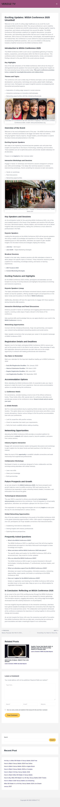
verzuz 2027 (8, 786)
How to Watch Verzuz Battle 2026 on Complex (18, 769)
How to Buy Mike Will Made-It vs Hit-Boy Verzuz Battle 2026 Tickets (25, 778)
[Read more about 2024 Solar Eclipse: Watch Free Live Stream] (17, 651)
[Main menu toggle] (56, 4)
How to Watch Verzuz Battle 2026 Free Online (18, 763)
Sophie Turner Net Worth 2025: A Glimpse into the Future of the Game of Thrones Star (42, 648)
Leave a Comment (9, 663)
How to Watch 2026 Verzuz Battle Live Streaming (19, 780)
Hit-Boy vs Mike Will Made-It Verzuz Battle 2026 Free (20, 760)
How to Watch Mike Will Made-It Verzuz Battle (18, 775)
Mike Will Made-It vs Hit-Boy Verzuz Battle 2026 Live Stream (22, 783)
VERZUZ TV (8, 3)
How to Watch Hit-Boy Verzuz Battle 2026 (17, 772)
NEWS (15, 663)
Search (6, 737)
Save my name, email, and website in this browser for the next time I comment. (27, 710)
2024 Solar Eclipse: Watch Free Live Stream (17, 660)
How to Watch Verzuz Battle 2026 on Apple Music (19, 766)
